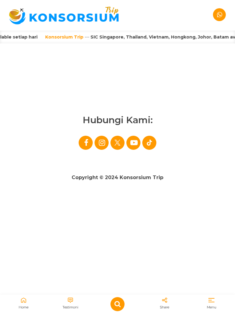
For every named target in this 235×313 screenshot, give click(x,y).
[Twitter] (117, 143)
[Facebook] (86, 143)
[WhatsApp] (219, 14)
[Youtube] (133, 143)
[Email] (149, 143)
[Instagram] (102, 143)
